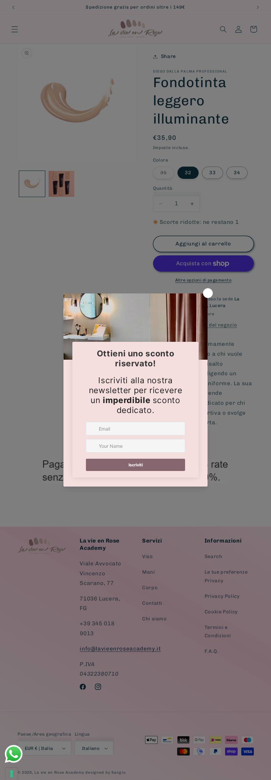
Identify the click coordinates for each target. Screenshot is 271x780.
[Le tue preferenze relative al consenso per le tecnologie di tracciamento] (11, 773)
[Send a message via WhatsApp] (13, 754)
